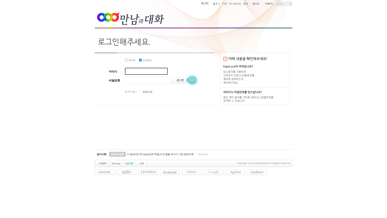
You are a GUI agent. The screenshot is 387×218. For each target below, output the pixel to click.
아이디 (113, 71)
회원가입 (147, 91)
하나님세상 (235, 3)
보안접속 (147, 60)
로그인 (204, 3)
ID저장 (132, 60)
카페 (224, 3)
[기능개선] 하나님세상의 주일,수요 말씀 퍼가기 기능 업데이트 (160, 154)
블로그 (216, 3)
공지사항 (101, 154)
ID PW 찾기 (131, 91)
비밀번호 (114, 80)
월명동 (256, 3)
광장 (245, 3)
